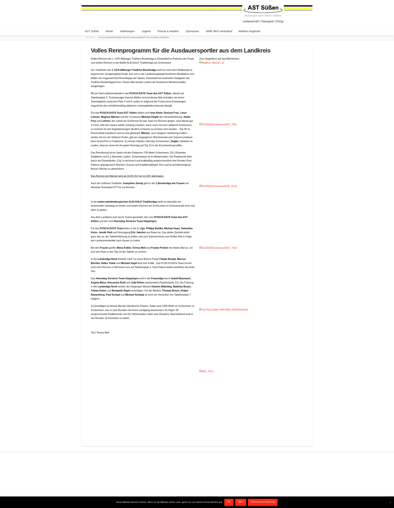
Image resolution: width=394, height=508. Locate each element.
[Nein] (390, 502)
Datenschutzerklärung (263, 501)
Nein (240, 501)
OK (229, 501)
